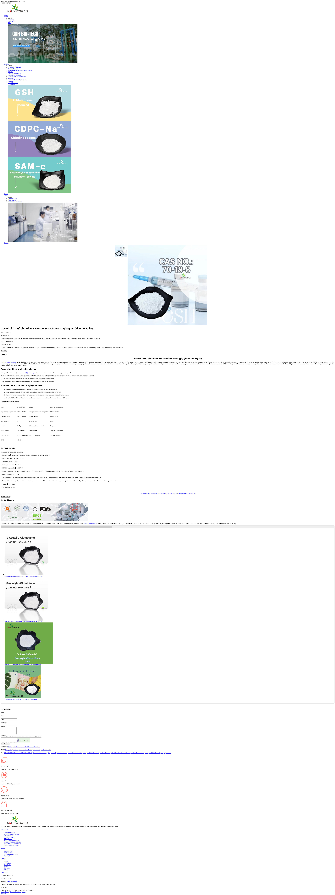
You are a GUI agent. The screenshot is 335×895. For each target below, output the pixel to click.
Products (6, 64)
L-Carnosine (11, 84)
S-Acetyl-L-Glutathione (14, 73)
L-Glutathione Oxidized (14, 75)
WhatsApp (4, 722)
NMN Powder (8, 839)
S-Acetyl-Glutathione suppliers (41, 753)
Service (6, 194)
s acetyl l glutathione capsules (59, 753)
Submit (3, 744)
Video (9, 23)
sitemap (24, 892)
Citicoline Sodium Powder (11, 834)
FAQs (6, 869)
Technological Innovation (15, 201)
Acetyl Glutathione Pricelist (24, 753)
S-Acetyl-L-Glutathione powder (135, 753)
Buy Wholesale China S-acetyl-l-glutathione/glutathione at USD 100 (23, 621)
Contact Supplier (5, 496)
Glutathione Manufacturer (158, 493)
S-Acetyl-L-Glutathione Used (91, 753)
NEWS (3, 848)
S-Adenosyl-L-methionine (11, 845)
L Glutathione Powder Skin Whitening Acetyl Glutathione (21, 699)
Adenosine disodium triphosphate (17, 79)
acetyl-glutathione (166, 753)
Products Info (8, 856)
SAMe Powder (8, 835)
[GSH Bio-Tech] (17, 12)
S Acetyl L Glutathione (10, 753)
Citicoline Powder (9, 837)
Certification (11, 21)
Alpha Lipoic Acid (13, 83)
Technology (11, 19)
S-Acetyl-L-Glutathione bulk (152, 753)
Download (7, 868)
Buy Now (3, 350)
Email (2, 719)
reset (8, 744)
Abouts (6, 16)
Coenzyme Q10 (12, 81)
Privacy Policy (5, 892)
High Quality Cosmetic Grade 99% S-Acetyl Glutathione (24, 747)
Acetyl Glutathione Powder (11, 840)
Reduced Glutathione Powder (12, 843)
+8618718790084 (12, 881)
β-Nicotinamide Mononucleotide (17, 76)
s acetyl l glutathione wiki (75, 753)
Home (6, 15)
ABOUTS (3, 859)
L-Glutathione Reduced (14, 67)
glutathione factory (144, 493)
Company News (12, 198)
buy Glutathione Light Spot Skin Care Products (113, 753)
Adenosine (11, 78)
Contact (6, 243)
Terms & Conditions (15, 892)
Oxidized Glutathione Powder (12, 842)
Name (2, 712)
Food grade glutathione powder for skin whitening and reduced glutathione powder (28, 750)
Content (3, 726)
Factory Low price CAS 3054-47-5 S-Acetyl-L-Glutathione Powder (23, 576)
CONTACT (4, 872)
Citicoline (10, 72)
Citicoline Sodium (13, 69)
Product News (12, 200)
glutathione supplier (171, 493)
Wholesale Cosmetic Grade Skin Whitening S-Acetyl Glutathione (23, 664)
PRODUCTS (4, 829)
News (5, 195)
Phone (2, 716)
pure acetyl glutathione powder (29, 373)
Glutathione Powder (9, 832)
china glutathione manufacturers (187, 493)
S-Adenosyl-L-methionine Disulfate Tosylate (20, 70)
